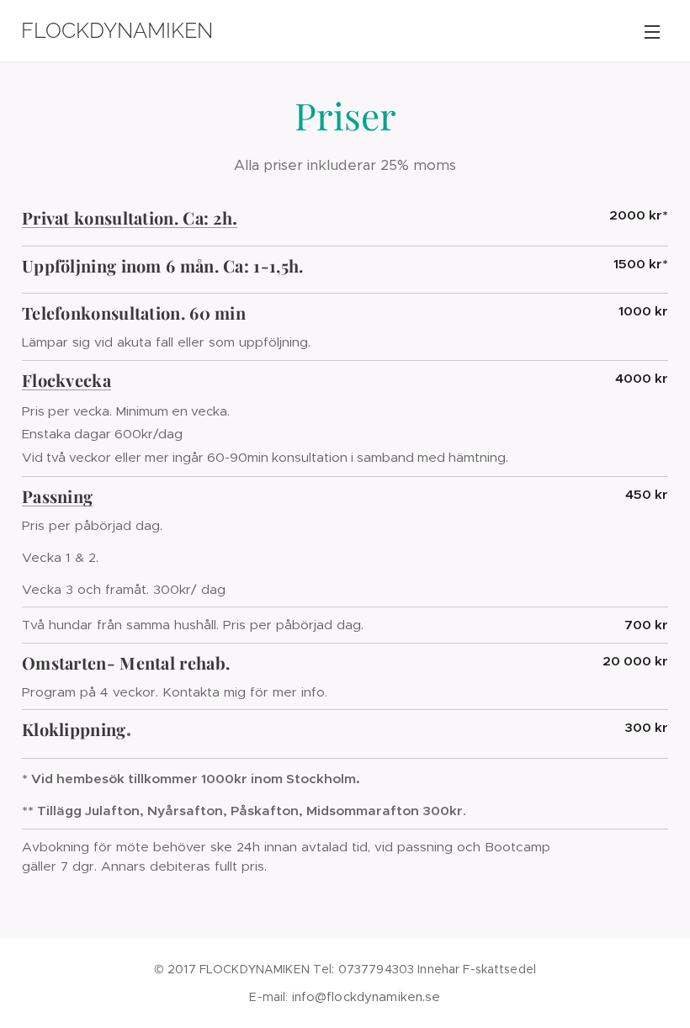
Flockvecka (66, 379)
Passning (57, 496)
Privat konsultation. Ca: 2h (127, 217)
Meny (652, 31)
